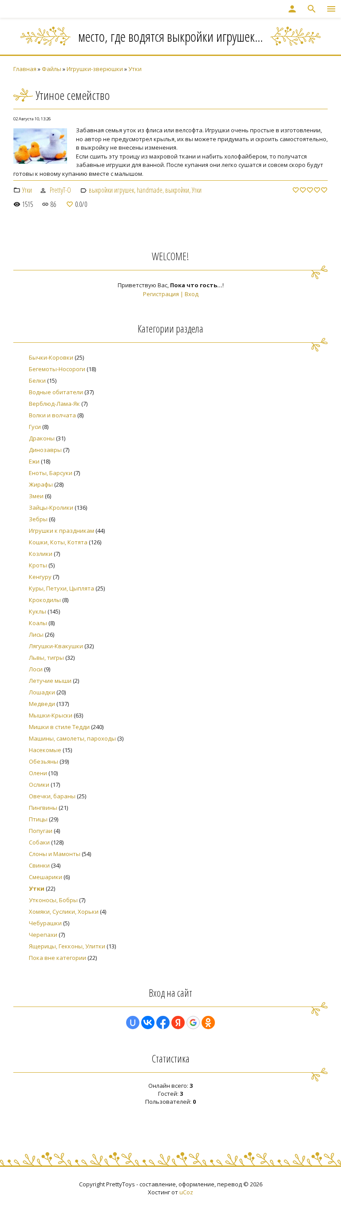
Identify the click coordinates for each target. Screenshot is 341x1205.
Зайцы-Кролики (51, 507)
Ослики (39, 785)
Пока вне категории (57, 958)
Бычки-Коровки (51, 357)
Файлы (51, 69)
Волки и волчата (52, 415)
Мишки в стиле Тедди (59, 727)
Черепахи (43, 935)
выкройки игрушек (111, 190)
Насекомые (45, 750)
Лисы (36, 634)
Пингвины (43, 808)
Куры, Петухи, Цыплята (61, 588)
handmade (150, 190)
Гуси (35, 427)
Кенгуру (40, 577)
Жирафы (41, 484)
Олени (38, 773)
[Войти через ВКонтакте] (148, 1022)
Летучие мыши (50, 681)
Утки (135, 69)
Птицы (38, 819)
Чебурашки (45, 923)
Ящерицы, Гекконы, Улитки (67, 946)
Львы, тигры (46, 658)
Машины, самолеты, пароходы (72, 738)
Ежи (34, 461)
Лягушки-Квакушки (56, 646)
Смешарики (45, 877)
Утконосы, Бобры (53, 900)
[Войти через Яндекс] (178, 1022)
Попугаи (40, 831)
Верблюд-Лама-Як (54, 404)
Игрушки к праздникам (61, 531)
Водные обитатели (56, 392)
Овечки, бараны (52, 796)
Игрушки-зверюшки (95, 69)
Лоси (36, 669)
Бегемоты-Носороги (57, 369)
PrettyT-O (60, 190)
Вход (191, 294)
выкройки (177, 190)
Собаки (39, 842)
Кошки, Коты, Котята (58, 542)
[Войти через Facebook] (163, 1022)
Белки (37, 380)
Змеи (36, 496)
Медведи (42, 704)
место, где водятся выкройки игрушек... (170, 36)
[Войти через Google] (193, 1022)
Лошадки (42, 692)
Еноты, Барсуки (50, 473)
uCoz (186, 1192)
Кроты (38, 565)
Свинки (39, 865)
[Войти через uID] (132, 1022)
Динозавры (45, 450)
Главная (24, 69)
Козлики (40, 554)
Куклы (37, 611)
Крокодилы (45, 600)
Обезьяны (43, 761)
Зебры (38, 519)
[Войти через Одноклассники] (208, 1022)
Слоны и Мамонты (54, 854)
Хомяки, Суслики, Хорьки (64, 912)
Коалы (38, 623)
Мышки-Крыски (50, 715)
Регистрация (161, 294)
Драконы (42, 438)
